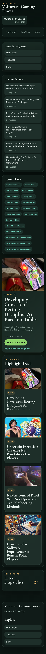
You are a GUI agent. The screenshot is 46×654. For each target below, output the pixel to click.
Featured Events (29, 208)
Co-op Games (28, 196)
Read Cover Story (16, 342)
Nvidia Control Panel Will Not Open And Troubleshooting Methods (23, 501)
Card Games (27, 190)
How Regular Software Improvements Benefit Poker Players (18, 551)
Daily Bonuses (12, 202)
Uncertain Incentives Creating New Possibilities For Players (22, 452)
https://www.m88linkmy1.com (18, 249)
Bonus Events (12, 190)
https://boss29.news (15, 226)
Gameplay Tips (12, 220)
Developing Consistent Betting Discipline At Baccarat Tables (21, 403)
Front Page (11, 32)
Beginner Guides (13, 185)
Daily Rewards (29, 202)
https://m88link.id (13, 232)
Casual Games (12, 196)
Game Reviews (31, 214)
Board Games (31, 185)
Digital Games (12, 208)
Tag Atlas (25, 32)
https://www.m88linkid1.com (18, 243)
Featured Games (13, 214)
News (37, 32)
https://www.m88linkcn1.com (18, 237)
